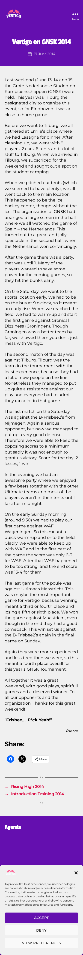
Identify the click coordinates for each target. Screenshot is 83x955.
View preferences (41, 943)
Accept (41, 918)
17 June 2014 (44, 54)
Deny (41, 930)
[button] (76, 873)
